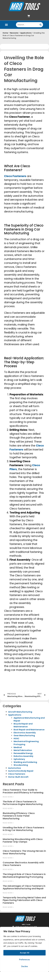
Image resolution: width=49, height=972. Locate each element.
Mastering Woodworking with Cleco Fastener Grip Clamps (23, 840)
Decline (24, 966)
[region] (24, 949)
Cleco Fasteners (16, 774)
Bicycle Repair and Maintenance (23, 725)
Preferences (24, 959)
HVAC (16, 738)
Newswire (14, 33)
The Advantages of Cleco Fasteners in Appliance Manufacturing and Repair (24, 887)
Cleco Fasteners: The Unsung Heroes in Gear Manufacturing (24, 852)
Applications (26, 33)
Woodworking (21, 765)
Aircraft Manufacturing (20, 711)
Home (5, 33)
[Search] (40, 24)
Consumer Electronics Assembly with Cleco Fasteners (23, 864)
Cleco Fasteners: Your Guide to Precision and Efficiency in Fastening (23, 791)
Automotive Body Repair (20, 771)
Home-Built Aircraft (18, 777)
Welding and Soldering (25, 762)
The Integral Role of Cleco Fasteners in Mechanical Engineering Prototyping (24, 875)
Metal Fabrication (23, 750)
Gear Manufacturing (24, 735)
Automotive (14, 768)
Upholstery (19, 759)
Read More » (8, 797)
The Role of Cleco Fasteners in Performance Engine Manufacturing (22, 803)
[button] (6, 24)
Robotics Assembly (23, 756)
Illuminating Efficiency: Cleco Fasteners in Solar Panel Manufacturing (19, 816)
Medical (18, 747)
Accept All (24, 952)
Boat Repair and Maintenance (29, 729)
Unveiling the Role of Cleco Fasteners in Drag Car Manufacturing (23, 829)
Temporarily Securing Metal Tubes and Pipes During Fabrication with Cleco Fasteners (24, 900)
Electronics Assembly (25, 732)
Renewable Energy (23, 753)
